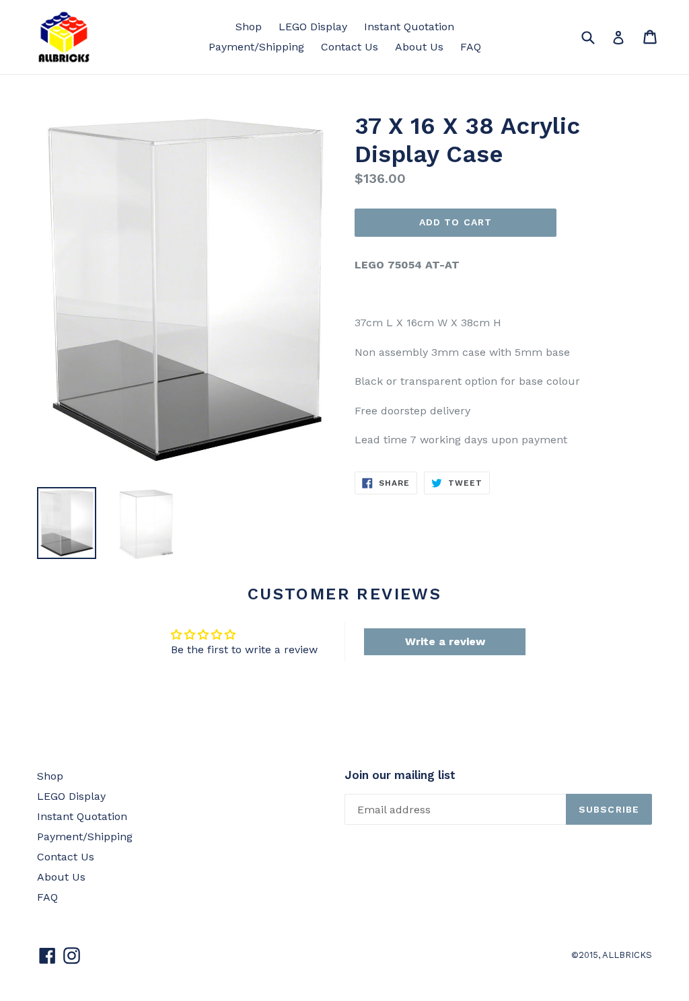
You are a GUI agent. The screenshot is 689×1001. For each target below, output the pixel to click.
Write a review (445, 641)
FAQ (470, 46)
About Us (419, 46)
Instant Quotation (409, 26)
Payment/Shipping (256, 46)
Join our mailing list (400, 775)
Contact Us (349, 46)
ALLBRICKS (627, 955)
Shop (248, 26)
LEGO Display (313, 26)
